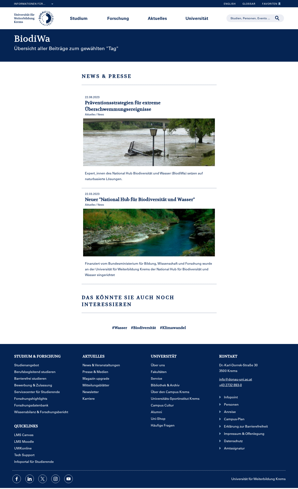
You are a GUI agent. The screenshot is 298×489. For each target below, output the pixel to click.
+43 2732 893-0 (230, 385)
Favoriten (268, 4)
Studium (79, 18)
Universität (196, 18)
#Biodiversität (143, 327)
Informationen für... (29, 3)
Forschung (118, 18)
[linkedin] (29, 479)
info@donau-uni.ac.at (235, 379)
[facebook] (16, 479)
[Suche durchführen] (277, 18)
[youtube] (68, 479)
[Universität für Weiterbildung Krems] (36, 18)
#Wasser (119, 327)
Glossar (247, 4)
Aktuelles (157, 18)
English (230, 3)
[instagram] (55, 479)
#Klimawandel (173, 327)
